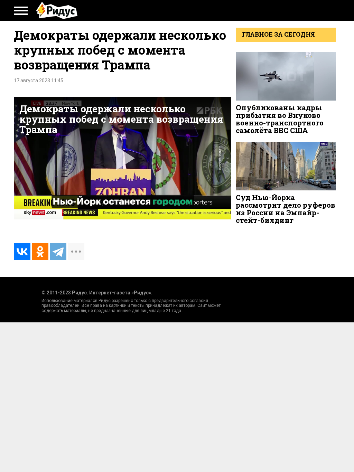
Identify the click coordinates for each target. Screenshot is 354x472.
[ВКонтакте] (22, 251)
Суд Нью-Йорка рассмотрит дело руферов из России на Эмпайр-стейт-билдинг (285, 208)
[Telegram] (58, 251)
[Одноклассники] (40, 251)
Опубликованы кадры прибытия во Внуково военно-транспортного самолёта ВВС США (280, 119)
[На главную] (56, 10)
